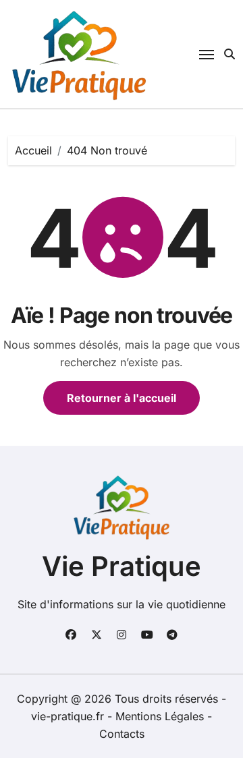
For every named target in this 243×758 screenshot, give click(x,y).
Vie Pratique (121, 566)
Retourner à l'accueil (121, 398)
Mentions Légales (161, 716)
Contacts (121, 733)
